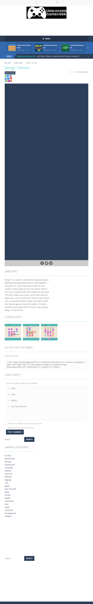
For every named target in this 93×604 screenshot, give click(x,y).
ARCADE (8, 462)
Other (7, 492)
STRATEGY (9, 510)
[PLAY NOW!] (12, 47)
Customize (9, 468)
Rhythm (8, 498)
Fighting (8, 480)
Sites (6, 504)
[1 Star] (69, 72)
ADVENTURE (10, 459)
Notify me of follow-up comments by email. (25, 423)
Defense (8, 471)
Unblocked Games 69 (26, 56)
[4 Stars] (74, 72)
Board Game (18, 63)
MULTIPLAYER (10, 489)
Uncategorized (10, 513)
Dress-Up (8, 474)
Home (8, 63)
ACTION (8, 455)
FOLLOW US (56, 2)
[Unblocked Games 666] (46, 12)
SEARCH (36, 2)
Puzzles (8, 495)
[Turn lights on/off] (42, 263)
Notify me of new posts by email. (21, 428)
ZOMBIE (8, 516)
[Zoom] (13, 332)
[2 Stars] (71, 72)
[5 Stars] (76, 72)
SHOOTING (9, 501)
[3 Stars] (72, 72)
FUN (6, 483)
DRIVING (8, 477)
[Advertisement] (49, 25)
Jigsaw (7, 486)
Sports (7, 507)
